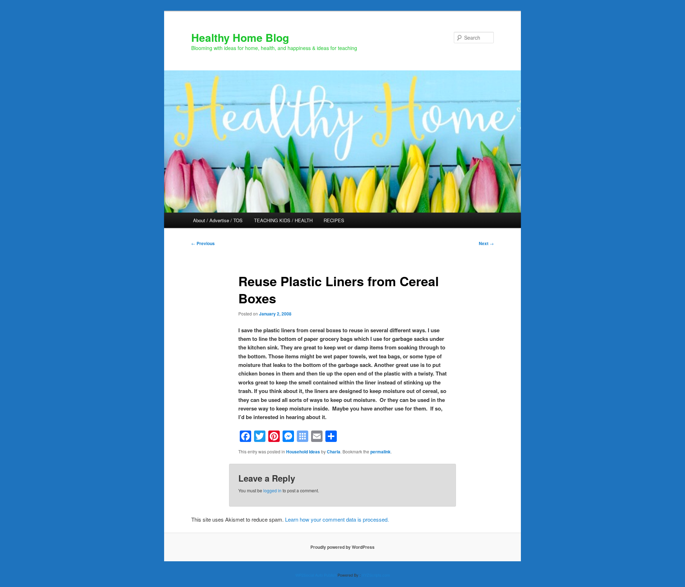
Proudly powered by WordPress (342, 547)
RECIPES (334, 220)
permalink (380, 451)
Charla (333, 451)
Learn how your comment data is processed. (337, 519)
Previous (203, 243)
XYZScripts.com (376, 575)
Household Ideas (303, 451)
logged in (272, 490)
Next (486, 243)
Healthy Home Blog (240, 37)
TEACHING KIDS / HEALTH (283, 220)
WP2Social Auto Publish (315, 575)
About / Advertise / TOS (218, 220)
